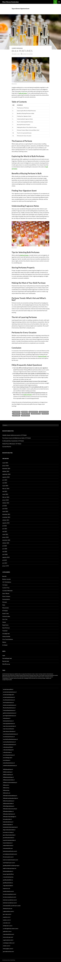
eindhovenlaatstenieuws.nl (9, 705)
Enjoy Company (6, 596)
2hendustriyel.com (7, 908)
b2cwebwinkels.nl (7, 819)
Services (12, 676)
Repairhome (5, 625)
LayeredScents (16, 413)
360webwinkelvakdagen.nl (9, 816)
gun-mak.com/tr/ (7, 914)
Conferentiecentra (49, 673)
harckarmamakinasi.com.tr (9, 897)
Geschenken (51, 675)
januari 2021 (5, 537)
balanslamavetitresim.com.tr (10, 851)
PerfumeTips (45, 413)
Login (3, 655)
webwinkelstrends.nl (8, 845)
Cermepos (4, 585)
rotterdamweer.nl (7, 752)
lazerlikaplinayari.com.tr (9, 862)
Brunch (26, 673)
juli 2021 (4, 525)
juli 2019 (4, 560)
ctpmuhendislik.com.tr (8, 934)
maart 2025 (5, 462)
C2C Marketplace (6, 582)
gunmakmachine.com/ (8, 951)
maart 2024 (5, 485)
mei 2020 (4, 551)
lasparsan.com (6, 888)
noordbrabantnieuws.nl (9, 736)
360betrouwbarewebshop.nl (10, 782)
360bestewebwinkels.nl (9, 780)
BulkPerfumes (16, 411)
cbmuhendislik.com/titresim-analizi (11, 905)
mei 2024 (4, 482)
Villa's (23, 678)
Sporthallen (32, 676)
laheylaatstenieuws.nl (8, 721)
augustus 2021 (6, 523)
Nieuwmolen (5, 607)
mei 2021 (4, 531)
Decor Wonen (5, 593)
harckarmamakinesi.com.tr (9, 894)
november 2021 (6, 517)
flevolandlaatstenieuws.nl (9, 707)
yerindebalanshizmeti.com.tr (10, 854)
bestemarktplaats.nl (8, 824)
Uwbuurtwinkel (6, 636)
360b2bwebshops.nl (8, 769)
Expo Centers (36, 675)
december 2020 (6, 540)
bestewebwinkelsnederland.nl (10, 827)
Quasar (4, 622)
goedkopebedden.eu (8, 880)
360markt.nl (6, 785)
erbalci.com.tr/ (6, 945)
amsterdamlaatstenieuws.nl (10, 692)
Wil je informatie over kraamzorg (35, 678)
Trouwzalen (11, 678)
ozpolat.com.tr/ (7, 917)
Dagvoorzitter (5, 675)
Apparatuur (12, 673)
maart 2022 (5, 511)
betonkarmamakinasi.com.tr (10, 902)
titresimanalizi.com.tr (8, 857)
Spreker (35, 676)
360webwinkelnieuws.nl (9, 814)
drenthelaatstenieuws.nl (9, 700)
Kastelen (56, 675)
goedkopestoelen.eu (8, 882)
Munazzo (4, 602)
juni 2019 (4, 563)
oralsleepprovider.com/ (9, 943)
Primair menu (59, 2)
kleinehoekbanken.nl (8, 871)
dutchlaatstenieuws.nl (8, 702)
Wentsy (4, 642)
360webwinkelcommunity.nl (10, 808)
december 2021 (6, 514)
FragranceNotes (33, 411)
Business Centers (31, 673)
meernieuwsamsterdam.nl (9, 726)
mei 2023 (4, 491)
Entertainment (26, 675)
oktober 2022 (5, 503)
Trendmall (4, 630)
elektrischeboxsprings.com (9, 868)
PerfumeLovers (25, 413)
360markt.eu (6, 787)
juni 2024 (4, 480)
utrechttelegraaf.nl (7, 757)
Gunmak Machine (6, 446)
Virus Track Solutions (7, 639)
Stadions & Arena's (41, 676)
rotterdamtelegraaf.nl (8, 749)
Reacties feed (5, 661)
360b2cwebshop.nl (7, 772)
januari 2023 (5, 500)
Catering (40, 673)
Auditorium (17, 673)
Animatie (8, 673)
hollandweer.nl (6, 718)
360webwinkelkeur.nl (8, 811)
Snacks (18, 676)
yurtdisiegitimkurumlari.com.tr (10, 928)
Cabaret (36, 673)
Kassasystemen (6, 599)
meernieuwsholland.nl (8, 728)
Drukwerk (21, 675)
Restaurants (4, 676)
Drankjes (17, 675)
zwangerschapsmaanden (7, 679)
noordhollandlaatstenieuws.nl (10, 739)
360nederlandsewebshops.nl (10, 795)
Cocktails (44, 673)
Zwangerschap (48, 678)
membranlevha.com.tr (8, 891)
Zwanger (43, 678)
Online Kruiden (6, 616)
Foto (40, 675)
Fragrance (24, 411)
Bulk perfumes (22, 51)
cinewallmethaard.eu (8, 877)
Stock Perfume (6, 628)
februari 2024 (5, 488)
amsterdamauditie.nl (8, 689)
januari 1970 (5, 566)
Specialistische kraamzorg (24, 676)
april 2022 (4, 508)
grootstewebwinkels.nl (8, 837)
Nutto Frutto (5, 613)
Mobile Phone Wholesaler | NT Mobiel (11, 443)
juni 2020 (4, 548)
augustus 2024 (6, 477)
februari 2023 (5, 497)
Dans (9, 675)
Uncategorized (6, 633)
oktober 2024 (5, 471)
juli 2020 (4, 545)
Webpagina (26, 678)
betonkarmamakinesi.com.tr (10, 900)
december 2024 (6, 468)
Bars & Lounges (22, 673)
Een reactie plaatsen (27, 54)
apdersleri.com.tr (7, 931)
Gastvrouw (47, 675)
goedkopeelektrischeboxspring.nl (11, 865)
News (3, 605)
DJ (14, 675)
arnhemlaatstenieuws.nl (9, 697)
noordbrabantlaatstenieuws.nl (10, 734)
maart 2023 (5, 494)
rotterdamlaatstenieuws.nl (9, 744)
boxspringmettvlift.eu (8, 874)
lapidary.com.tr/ (7, 920)
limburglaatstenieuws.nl (9, 723)
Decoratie (12, 675)
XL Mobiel (4, 645)
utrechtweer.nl (6, 760)
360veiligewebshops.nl (8, 806)
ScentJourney (16, 415)
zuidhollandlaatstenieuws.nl (10, 765)
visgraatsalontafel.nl (8, 885)
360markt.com (6, 793)
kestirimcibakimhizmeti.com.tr (10, 859)
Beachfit (4, 576)
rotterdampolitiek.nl (8, 747)
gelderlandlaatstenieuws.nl (9, 713)
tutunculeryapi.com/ (8, 937)
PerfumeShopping (36, 413)
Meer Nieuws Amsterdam (10, 2)
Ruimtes (8, 676)
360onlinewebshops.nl (8, 801)
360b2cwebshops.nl (8, 774)
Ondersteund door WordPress (8, 960)
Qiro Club (4, 619)
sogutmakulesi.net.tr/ (8, 940)
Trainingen (47, 676)
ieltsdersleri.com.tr (7, 925)
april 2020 (4, 554)
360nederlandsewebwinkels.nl (10, 798)
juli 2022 (4, 505)
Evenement (31, 675)
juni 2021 (4, 528)
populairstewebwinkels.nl (9, 840)
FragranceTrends (44, 411)
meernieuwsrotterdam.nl (9, 731)
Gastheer (43, 675)
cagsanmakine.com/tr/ (8, 911)
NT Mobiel (5, 610)
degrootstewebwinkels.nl (9, 829)
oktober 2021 (5, 520)
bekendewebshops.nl (8, 822)
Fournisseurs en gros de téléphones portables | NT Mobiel (16, 438)
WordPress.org (6, 664)
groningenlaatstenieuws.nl (9, 715)
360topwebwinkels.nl (8, 803)
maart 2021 (5, 534)
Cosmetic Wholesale (17, 48)
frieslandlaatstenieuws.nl (9, 710)
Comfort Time (5, 587)
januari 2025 (5, 465)
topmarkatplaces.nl (7, 843)
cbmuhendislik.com (8, 848)
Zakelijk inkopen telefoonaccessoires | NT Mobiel (14, 435)
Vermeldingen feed (7, 658)
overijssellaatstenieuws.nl (9, 742)
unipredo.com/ (6, 922)
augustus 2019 (6, 557)
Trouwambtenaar (5, 678)
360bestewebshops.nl (8, 777)
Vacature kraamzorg (17, 678)
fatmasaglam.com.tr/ (8, 948)
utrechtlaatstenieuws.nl (9, 755)
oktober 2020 (5, 543)
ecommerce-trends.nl (8, 832)
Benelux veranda (6, 579)
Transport (51, 676)
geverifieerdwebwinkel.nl (9, 835)
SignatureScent (25, 415)
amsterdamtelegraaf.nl (8, 694)
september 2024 (6, 474)
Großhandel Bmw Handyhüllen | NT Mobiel (13, 441)
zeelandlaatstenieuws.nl (9, 763)
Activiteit (4, 673)
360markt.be (6, 790)
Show (15, 676)
